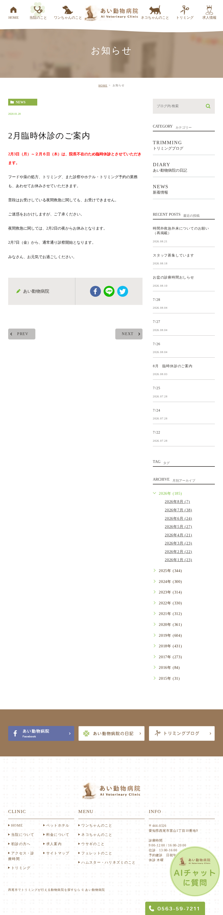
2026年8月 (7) (177, 502)
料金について (58, 835)
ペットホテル (58, 825)
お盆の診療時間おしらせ (173, 277)
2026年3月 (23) (178, 543)
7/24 (156, 410)
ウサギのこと (93, 844)
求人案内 (54, 844)
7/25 (156, 388)
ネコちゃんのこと (96, 835)
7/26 (156, 344)
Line (109, 291)
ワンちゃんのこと (96, 825)
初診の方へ (21, 844)
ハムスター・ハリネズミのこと (108, 862)
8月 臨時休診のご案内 (173, 366)
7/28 (156, 299)
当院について (23, 835)
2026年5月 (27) (178, 527)
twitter (122, 291)
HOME (102, 85)
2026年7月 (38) (178, 510)
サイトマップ (58, 853)
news (21, 102)
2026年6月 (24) (178, 519)
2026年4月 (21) (178, 535)
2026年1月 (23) (178, 560)
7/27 (156, 322)
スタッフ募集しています (173, 255)
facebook (95, 291)
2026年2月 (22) (178, 552)
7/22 (156, 432)
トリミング (21, 868)
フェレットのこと (96, 853)
